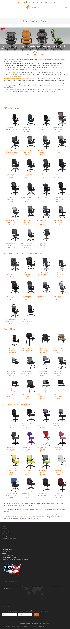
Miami (17, 586)
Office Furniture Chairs (18, 26)
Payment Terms (16, 626)
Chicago (10, 588)
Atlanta (13, 586)
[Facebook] (33, 2)
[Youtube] (45, 2)
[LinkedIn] (49, 2)
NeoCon (4, 536)
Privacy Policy (34, 626)
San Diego (53, 586)
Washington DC (29, 586)
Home (4, 26)
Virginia (35, 586)
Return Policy (25, 626)
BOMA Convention (7, 534)
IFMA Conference (7, 531)
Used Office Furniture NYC (9, 538)
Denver (48, 586)
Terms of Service (6, 626)
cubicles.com (46, 623)
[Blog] (54, 2)
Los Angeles (4, 588)
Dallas (57, 586)
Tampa (22, 586)
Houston (62, 586)
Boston (8, 586)
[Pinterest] (41, 2)
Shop (8, 26)
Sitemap (41, 626)
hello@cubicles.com (8, 555)
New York (3, 586)
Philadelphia (41, 586)
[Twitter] (37, 2)
